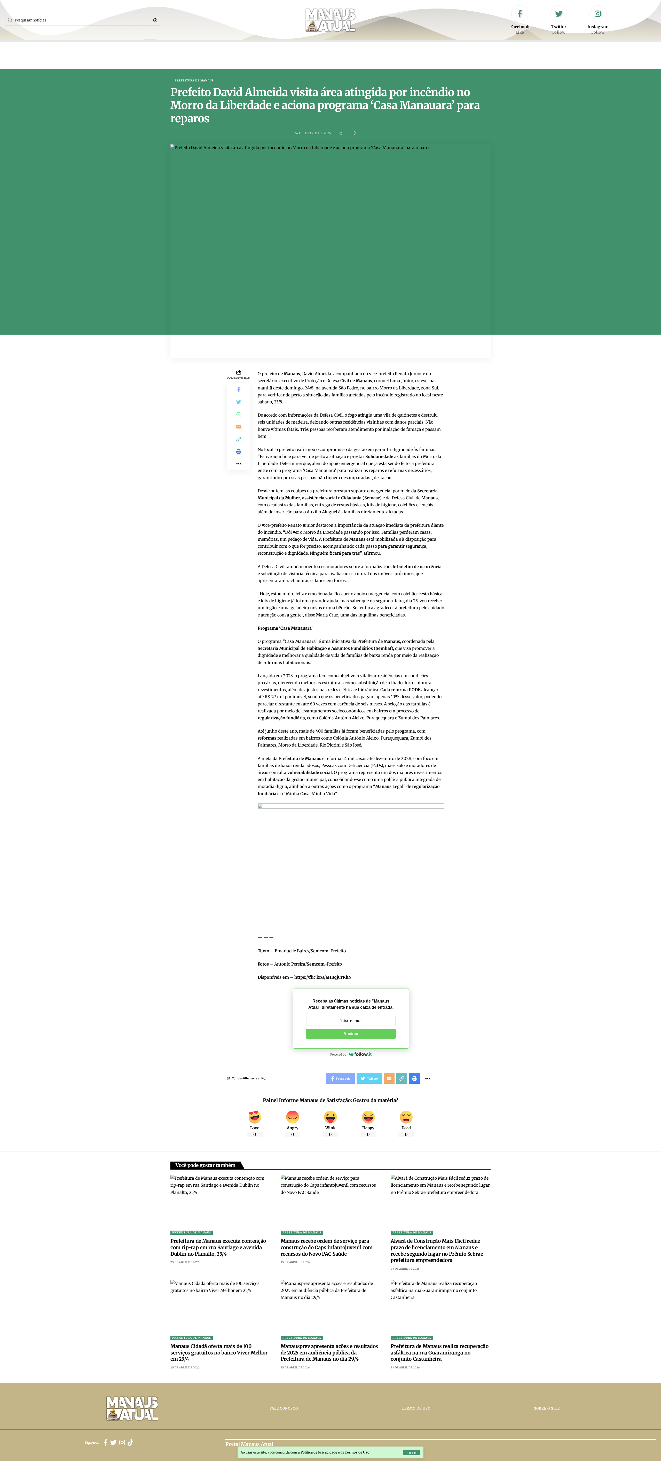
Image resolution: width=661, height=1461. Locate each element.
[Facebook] (520, 20)
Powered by (338, 1054)
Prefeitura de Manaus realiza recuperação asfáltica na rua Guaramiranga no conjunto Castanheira (439, 1352)
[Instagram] (598, 20)
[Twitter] (559, 20)
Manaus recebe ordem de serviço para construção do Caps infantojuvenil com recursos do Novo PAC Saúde (327, 1247)
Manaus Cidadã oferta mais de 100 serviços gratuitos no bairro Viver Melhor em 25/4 (219, 1352)
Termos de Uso (357, 1452)
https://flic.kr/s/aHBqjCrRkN (323, 977)
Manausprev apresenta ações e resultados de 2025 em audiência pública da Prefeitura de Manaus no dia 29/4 (329, 1352)
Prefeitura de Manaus (194, 80)
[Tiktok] (130, 1442)
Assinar (351, 1033)
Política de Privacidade (319, 1452)
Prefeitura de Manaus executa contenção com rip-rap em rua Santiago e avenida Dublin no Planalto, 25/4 (218, 1247)
